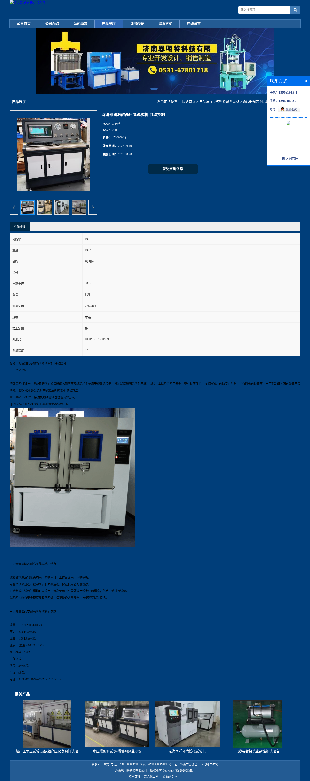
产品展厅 (109, 23)
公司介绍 (52, 23)
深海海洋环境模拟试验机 (187, 751)
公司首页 (24, 23)
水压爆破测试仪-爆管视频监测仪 (117, 751)
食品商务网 (170, 776)
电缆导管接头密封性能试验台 (257, 751)
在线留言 (194, 23)
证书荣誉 (137, 23)
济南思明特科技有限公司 (131, 770)
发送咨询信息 (173, 169)
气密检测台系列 (228, 102)
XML (189, 770)
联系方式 (165, 23)
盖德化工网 (151, 776)
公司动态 (80, 23)
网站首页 (188, 102)
